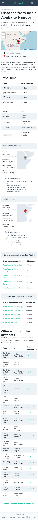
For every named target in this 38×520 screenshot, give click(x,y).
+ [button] (4, 34)
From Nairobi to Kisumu (12, 322)
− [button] (4, 37)
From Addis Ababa (8, 9)
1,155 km (30, 494)
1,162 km (30, 399)
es (35, 3)
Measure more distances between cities (19, 503)
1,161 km (30, 379)
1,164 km (30, 450)
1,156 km (30, 463)
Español (4, 517)
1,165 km (30, 489)
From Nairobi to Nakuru (12, 314)
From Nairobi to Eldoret (12, 318)
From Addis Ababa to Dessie (13, 288)
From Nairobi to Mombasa (13, 310)
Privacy (34, 517)
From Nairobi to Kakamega (13, 307)
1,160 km (30, 355)
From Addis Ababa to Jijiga (12, 265)
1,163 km (30, 428)
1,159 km (30, 363)
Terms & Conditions (23, 517)
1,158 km (30, 412)
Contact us (12, 517)
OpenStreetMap (32, 49)
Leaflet (25, 49)
